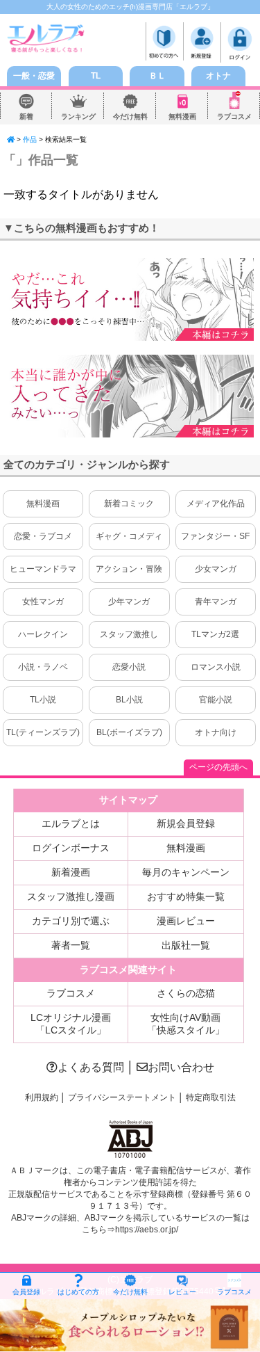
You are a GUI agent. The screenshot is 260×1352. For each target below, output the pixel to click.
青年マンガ (215, 601)
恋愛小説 (129, 667)
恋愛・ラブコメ (43, 536)
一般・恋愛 (34, 76)
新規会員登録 (186, 823)
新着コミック (129, 503)
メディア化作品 (216, 503)
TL (96, 76)
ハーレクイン (43, 634)
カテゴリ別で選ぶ (71, 920)
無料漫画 (182, 116)
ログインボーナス (71, 847)
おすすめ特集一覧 (186, 896)
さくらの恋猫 (186, 993)
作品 (30, 139)
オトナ (218, 76)
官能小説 (215, 700)
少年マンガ (129, 601)
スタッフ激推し (129, 634)
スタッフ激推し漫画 (70, 896)
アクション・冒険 (129, 569)
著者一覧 (70, 945)
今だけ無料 (130, 116)
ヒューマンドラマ (43, 569)
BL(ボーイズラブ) (129, 732)
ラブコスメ (234, 116)
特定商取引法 (211, 1097)
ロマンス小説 (216, 667)
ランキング (78, 116)
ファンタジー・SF (215, 536)
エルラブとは (71, 823)
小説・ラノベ (43, 667)
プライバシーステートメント (122, 1097)
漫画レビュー (186, 920)
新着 (26, 116)
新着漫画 (70, 872)
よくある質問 (91, 1067)
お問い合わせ (181, 1067)
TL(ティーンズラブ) (43, 732)
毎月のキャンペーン (185, 872)
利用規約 (41, 1097)
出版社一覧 (186, 945)
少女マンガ (215, 569)
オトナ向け (215, 732)
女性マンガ (43, 601)
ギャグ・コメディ (129, 536)
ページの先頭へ (218, 767)
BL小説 (129, 700)
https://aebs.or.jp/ (146, 1229)
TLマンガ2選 (215, 634)
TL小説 (43, 700)
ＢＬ (157, 76)
